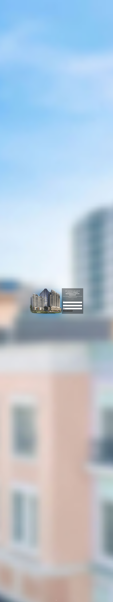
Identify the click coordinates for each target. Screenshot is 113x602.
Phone (64, 307)
